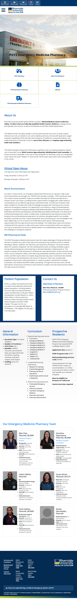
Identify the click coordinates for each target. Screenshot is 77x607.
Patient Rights (36, 592)
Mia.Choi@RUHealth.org (51, 292)
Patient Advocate (7, 573)
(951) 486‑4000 (31, 567)
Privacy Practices (26, 592)
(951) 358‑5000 (31, 576)
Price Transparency (57, 592)
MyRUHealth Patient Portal (8, 567)
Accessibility (13, 594)
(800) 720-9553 (19, 580)
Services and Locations (8, 561)
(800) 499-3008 (19, 567)
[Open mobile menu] (3, 10)
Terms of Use (46, 592)
